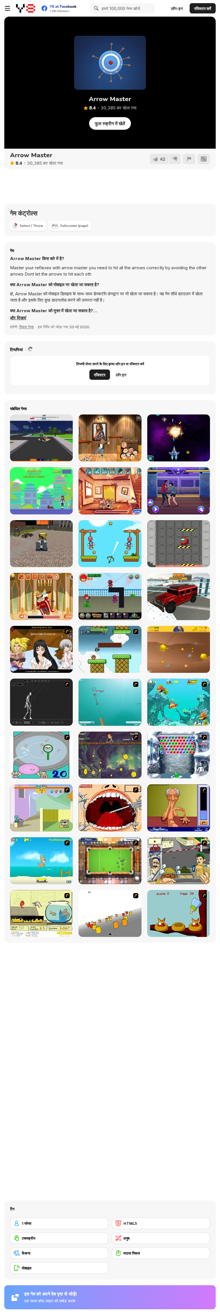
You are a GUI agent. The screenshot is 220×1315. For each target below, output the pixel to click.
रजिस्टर (99, 374)
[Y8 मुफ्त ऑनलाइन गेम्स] (25, 8)
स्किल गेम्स (26, 327)
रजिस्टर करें (202, 8)
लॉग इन (121, 374)
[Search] (95, 8)
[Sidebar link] (7, 8)
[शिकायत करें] (189, 159)
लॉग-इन (177, 8)
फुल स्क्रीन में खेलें (110, 123)
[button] (18, 318)
